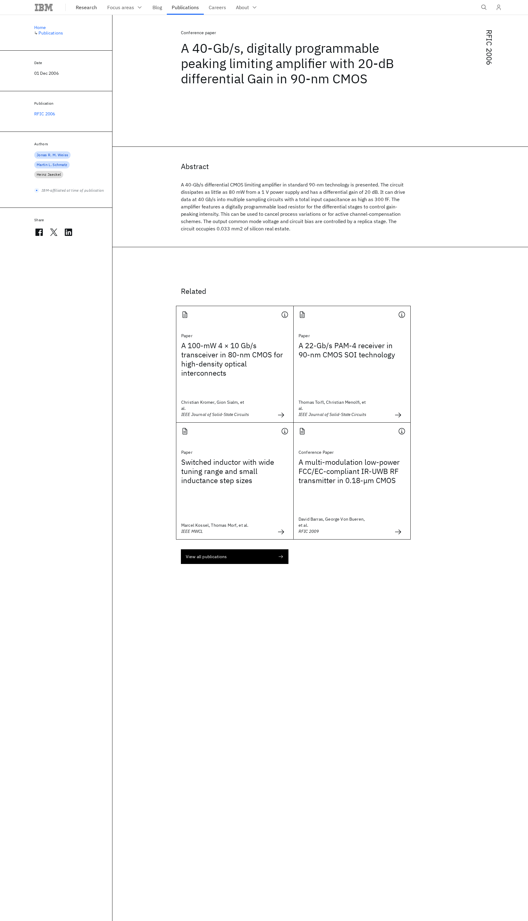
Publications (50, 33)
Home (40, 27)
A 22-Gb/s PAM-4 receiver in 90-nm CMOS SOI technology (347, 350)
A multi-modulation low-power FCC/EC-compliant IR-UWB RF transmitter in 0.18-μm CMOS (349, 471)
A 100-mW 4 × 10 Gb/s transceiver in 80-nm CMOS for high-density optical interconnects (232, 359)
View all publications (206, 556)
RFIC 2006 (489, 47)
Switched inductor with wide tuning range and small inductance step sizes (227, 471)
